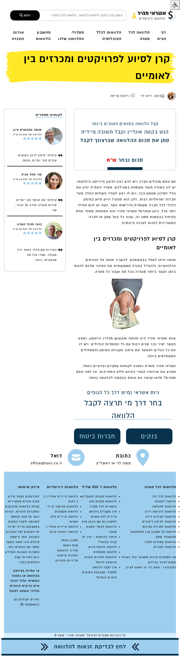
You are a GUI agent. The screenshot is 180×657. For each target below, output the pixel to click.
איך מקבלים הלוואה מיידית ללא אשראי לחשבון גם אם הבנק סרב (99, 517)
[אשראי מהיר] (154, 15)
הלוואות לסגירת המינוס (159, 527)
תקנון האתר (69, 540)
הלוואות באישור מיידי (62, 506)
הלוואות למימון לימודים (159, 521)
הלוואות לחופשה (164, 506)
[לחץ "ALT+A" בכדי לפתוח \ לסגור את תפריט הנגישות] (175, 5)
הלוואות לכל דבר (164, 496)
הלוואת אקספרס (105, 552)
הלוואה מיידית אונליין (62, 527)
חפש (27, 15)
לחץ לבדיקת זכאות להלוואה (90, 646)
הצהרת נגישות (67, 555)
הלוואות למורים (165, 547)
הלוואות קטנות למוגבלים (99, 496)
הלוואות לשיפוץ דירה (160, 517)
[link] (123, 459)
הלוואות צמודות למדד (160, 542)
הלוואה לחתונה (165, 501)
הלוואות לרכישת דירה (160, 511)
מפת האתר (70, 545)
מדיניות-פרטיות (66, 560)
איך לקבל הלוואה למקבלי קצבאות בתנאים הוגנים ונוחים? (99, 572)
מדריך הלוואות (67, 550)
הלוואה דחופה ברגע (102, 547)
